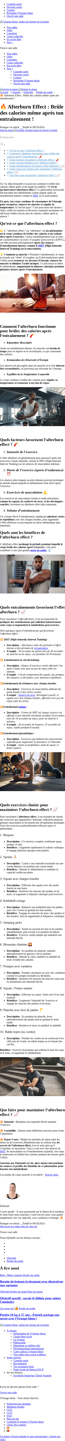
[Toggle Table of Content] (2, 144)
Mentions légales (15, 1406)
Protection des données (19, 1403)
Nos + (10, 42)
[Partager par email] (22, 127)
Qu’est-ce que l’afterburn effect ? (26, 150)
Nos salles (12, 27)
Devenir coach (14, 7)
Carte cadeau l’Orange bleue (28, 1351)
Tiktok (38, 1375)
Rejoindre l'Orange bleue (20, 13)
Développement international (28, 1348)
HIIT (35, 195)
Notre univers (14, 1357)
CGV (9, 1412)
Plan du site (13, 1418)
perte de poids (38, 550)
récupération (41, 648)
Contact (11, 10)
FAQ (9, 1415)
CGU (9, 1409)
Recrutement (20, 1363)
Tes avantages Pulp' (23, 1366)
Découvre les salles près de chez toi (18, 1226)
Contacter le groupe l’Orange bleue (25, 1421)
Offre (9, 30)
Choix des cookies (16, 1424)
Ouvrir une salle (15, 16)
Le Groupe (19, 1339)
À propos (11, 1330)
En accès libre (14, 39)
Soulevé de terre (26, 695)
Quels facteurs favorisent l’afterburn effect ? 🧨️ (34, 159)
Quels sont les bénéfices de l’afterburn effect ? (33, 162)
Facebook (18, 1375)
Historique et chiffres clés (26, 1345)
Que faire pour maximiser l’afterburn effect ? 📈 (34, 175)
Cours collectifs (15, 36)
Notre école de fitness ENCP (28, 1369)
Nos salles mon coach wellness (29, 1354)
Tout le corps (51, 1174)
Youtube (47, 1375)
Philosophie (19, 1342)
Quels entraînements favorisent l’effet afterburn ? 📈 (36, 166)
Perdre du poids (15, 1261)
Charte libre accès (22, 1336)
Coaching (12, 33)
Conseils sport (14, 4)
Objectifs (11, 1258)
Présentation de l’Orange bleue (29, 1333)
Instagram (29, 1375)
